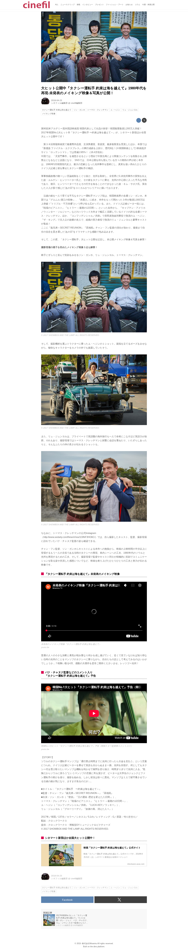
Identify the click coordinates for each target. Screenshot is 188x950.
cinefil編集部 (76, 103)
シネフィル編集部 (59, 103)
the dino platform (97, 946)
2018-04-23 (56, 100)
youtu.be (45, 647)
